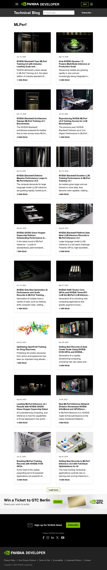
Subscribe (86, 12)
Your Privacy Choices (27, 560)
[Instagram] (47, 537)
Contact (87, 560)
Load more (53, 489)
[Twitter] (57, 537)
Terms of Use (44, 560)
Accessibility (58, 560)
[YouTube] (62, 537)
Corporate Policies (73, 560)
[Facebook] (43, 537)
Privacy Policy (9, 560)
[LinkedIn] (52, 537)
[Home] (30, 4)
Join (85, 4)
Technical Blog (27, 12)
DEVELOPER (49, 4)
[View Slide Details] (53, 502)
